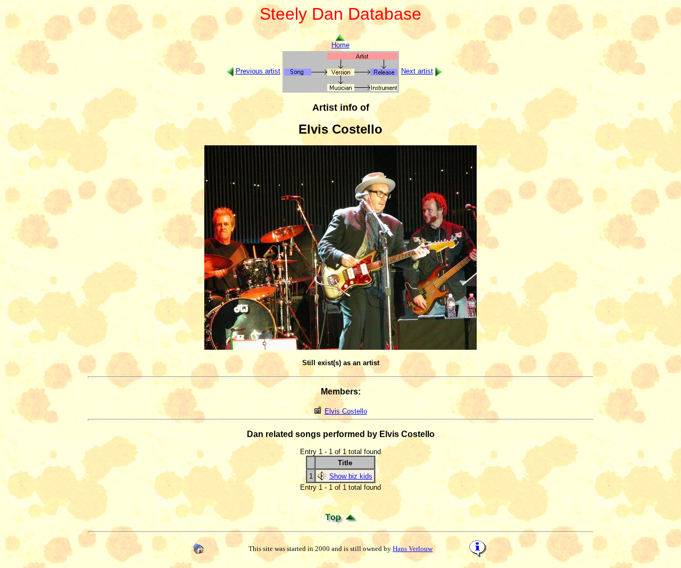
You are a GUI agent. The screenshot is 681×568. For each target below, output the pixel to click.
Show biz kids (350, 476)
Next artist (417, 71)
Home (340, 45)
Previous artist (258, 71)
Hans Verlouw (413, 549)
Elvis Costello (346, 411)
